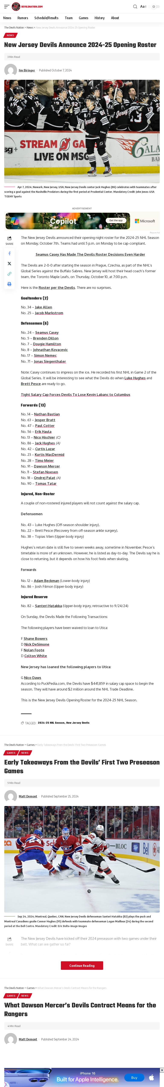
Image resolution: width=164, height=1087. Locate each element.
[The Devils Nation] (27, 6)
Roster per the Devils (57, 287)
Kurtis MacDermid (49, 454)
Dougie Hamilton (47, 344)
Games (11, 753)
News (10, 35)
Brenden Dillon (46, 338)
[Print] (9, 284)
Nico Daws (32, 678)
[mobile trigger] (8, 6)
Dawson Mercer (47, 466)
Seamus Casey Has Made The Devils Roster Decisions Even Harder (90, 254)
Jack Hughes (45, 443)
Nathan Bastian (47, 414)
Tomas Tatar (46, 483)
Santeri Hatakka (48, 606)
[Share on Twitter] (9, 263)
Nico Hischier (44, 437)
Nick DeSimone (36, 644)
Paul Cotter (45, 426)
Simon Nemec (45, 355)
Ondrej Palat (44, 478)
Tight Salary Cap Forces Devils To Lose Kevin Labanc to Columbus (75, 394)
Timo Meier (44, 460)
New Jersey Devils (77, 723)
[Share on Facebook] (9, 253)
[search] (135, 6)
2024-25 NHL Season (51, 723)
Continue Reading (82, 965)
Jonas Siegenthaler (50, 361)
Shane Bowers (35, 638)
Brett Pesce (31, 384)
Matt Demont (28, 796)
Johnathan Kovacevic (50, 350)
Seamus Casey (47, 332)
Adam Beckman (46, 581)
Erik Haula (43, 431)
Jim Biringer (27, 70)
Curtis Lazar (45, 449)
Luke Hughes (135, 378)
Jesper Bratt (45, 420)
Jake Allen (43, 307)
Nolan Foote (34, 650)
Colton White (35, 656)
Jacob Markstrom (49, 313)
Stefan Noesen (45, 472)
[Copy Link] (9, 274)
